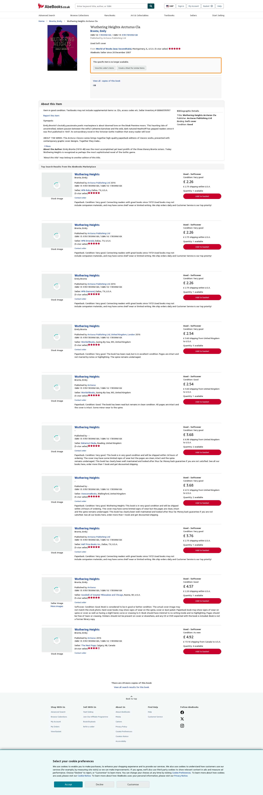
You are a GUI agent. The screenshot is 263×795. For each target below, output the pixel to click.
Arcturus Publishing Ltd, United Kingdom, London (111, 334)
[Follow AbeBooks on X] (182, 719)
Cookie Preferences (124, 731)
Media (118, 717)
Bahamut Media (88, 443)
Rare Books (110, 15)
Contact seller (80, 198)
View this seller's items (104, 68)
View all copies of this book (106, 80)
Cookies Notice (122, 736)
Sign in (181, 6)
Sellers (193, 15)
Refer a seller (88, 726)
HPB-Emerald (87, 240)
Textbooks (169, 15)
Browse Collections (79, 15)
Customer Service (155, 717)
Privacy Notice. (181, 775)
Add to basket (202, 196)
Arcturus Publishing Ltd (99, 182)
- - (89, 435)
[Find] (151, 6)
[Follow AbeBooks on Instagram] (182, 726)
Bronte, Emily (55, 21)
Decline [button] (99, 784)
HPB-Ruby (86, 190)
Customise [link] (133, 784)
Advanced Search (47, 15)
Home (41, 21)
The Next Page (88, 645)
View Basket (56, 731)
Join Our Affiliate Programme (95, 717)
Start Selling (218, 15)
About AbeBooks (123, 712)
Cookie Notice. (84, 775)
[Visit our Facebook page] (182, 713)
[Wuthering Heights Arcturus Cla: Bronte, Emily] (62, 26)
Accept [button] (68, 784)
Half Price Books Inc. (91, 544)
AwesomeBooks (89, 493)
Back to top (131, 698)
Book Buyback (89, 721)
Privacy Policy (121, 726)
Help (219, 6)
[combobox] (111, 6)
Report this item (51, 115)
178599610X (105, 35)
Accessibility (121, 741)
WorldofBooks (88, 342)
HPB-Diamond (88, 291)
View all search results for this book (131, 687)
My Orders (55, 726)
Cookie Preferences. (181, 772)
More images (57, 606)
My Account (194, 6)
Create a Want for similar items (131, 68)
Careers (119, 721)
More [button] (48, 146)
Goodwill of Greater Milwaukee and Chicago (102, 594)
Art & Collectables (140, 15)
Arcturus (92, 385)
